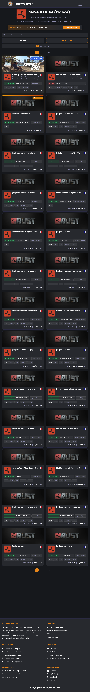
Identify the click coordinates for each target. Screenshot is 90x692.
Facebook (53, 677)
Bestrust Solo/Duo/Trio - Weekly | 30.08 (29, 232)
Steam (52, 680)
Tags (24, 40)
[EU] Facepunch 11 (64, 546)
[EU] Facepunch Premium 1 (24, 153)
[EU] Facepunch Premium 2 (68, 507)
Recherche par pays (9, 677)
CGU (48, 634)
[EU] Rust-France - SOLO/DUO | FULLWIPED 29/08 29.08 (35, 310)
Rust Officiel (51, 649)
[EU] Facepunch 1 (63, 232)
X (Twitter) (53, 674)
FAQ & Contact (52, 637)
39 (49, 52)
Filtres (68, 40)
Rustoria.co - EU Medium (67, 428)
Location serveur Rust (55, 655)
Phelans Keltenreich (21, 114)
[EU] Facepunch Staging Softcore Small (29, 507)
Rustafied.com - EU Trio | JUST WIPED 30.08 (30, 389)
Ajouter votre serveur (55, 627)
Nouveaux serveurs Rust (11, 674)
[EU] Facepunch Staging (22, 350)
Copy (52, 83)
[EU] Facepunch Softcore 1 (67, 114)
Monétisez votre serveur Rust (58, 658)
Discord (53, 671)
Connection (10, 83)
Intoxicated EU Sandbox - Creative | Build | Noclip (33, 468)
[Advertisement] (45, 596)
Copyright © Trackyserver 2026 (45, 687)
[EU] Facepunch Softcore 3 (68, 468)
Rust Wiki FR (51, 652)
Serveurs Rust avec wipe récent (14, 671)
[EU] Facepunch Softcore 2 (24, 271)
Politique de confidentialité (57, 631)
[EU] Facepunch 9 (20, 546)
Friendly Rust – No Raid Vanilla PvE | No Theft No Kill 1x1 (35, 74)
